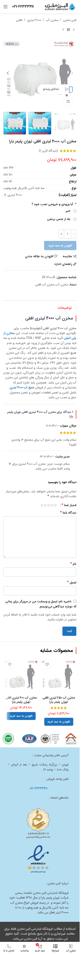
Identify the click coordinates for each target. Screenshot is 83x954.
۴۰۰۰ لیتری (34, 20)
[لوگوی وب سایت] (59, 6)
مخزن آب (52, 20)
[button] (72, 73)
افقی (19, 20)
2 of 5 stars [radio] (52, 505)
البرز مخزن (69, 20)
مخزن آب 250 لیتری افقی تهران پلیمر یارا (58, 700)
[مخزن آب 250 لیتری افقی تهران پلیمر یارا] (58, 676)
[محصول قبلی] (73, 29)
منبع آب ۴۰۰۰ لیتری (22, 387)
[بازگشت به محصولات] (68, 29)
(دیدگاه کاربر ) (48, 150)
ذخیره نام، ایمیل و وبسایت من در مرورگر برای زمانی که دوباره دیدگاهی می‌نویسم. (40, 604)
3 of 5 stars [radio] (48, 505)
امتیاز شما (69, 505)
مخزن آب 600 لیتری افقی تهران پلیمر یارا (21, 700)
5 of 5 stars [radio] (42, 505)
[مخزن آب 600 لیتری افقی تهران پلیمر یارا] (21, 676)
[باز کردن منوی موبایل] (5, 6)
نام (73, 563)
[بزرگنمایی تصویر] (68, 101)
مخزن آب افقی (44, 284)
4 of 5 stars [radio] (45, 505)
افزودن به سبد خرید (60, 245)
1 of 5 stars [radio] (55, 505)
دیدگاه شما (68, 512)
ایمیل (71, 582)
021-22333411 (23, 6)
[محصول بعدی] (63, 29)
